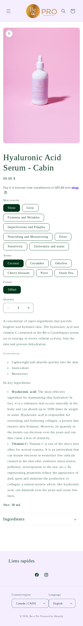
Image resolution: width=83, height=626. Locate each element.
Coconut (13, 263)
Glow (30, 207)
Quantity (8, 299)
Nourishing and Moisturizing (28, 236)
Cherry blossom (19, 273)
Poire (44, 273)
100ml (12, 289)
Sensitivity (15, 246)
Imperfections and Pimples (26, 227)
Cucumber (37, 263)
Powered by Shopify (51, 616)
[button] (8, 11)
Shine (12, 207)
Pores (63, 236)
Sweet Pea (66, 273)
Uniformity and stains (49, 246)
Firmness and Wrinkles (24, 217)
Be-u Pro (35, 616)
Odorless (61, 263)
